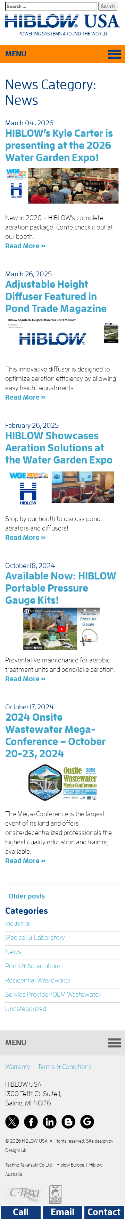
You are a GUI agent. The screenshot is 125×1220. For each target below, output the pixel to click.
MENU (15, 54)
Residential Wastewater (38, 980)
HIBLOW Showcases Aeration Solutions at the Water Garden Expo (59, 448)
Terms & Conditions (65, 1066)
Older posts (27, 896)
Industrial (18, 923)
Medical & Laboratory (35, 937)
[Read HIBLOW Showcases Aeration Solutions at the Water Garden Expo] (62, 488)
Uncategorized (25, 1008)
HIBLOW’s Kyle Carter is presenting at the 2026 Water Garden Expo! (59, 145)
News (13, 951)
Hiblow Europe (70, 1164)
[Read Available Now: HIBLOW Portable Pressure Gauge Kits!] (62, 629)
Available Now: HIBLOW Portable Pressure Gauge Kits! (60, 588)
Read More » (25, 245)
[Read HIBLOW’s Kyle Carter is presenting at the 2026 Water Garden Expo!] (62, 186)
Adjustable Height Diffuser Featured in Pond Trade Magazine (56, 296)
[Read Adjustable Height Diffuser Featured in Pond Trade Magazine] (62, 337)
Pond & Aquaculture (32, 965)
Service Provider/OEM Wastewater (53, 994)
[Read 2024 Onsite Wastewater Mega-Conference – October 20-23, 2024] (62, 782)
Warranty (17, 1066)
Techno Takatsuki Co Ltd (28, 1164)
